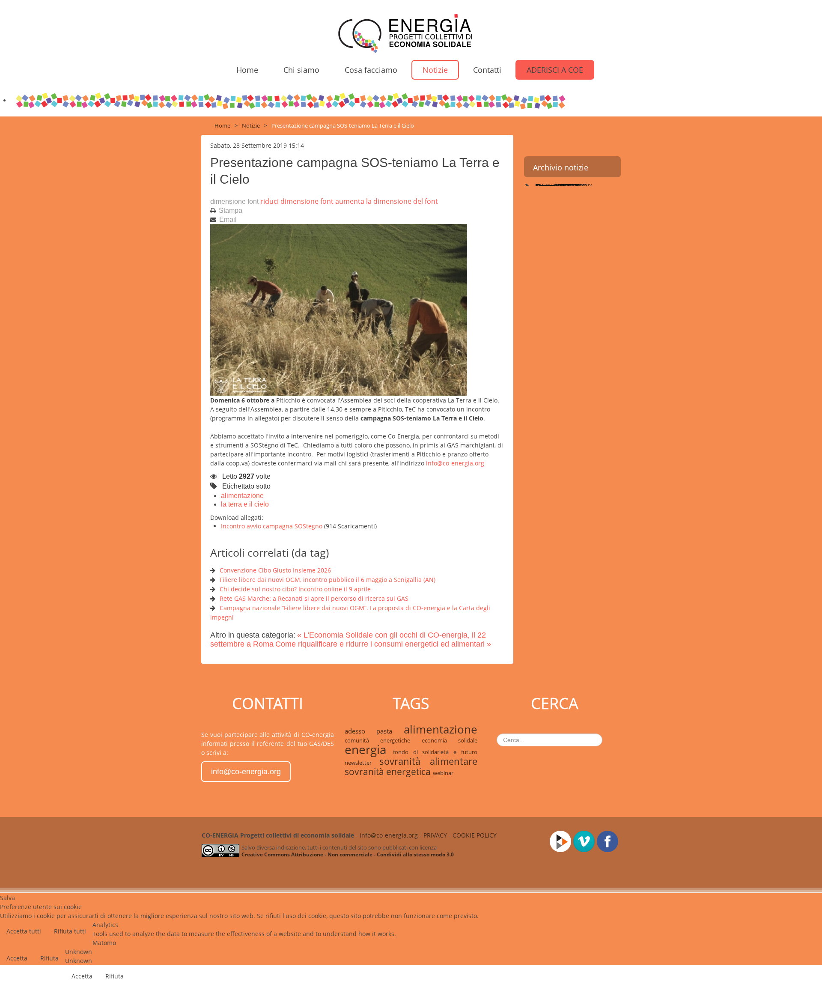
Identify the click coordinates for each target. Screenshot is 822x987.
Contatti (487, 70)
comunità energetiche (383, 740)
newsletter (362, 762)
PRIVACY (435, 835)
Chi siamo (301, 70)
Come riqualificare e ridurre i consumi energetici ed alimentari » (383, 644)
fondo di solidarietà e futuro (435, 752)
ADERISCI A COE (555, 70)
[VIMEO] (585, 840)
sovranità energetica (389, 772)
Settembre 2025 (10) (563, 186)
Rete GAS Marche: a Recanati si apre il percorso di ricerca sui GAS (314, 598)
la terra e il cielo (245, 504)
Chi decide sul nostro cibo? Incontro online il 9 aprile (295, 589)
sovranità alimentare (428, 761)
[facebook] (608, 840)
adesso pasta (374, 731)
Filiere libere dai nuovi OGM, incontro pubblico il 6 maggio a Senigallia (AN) (327, 580)
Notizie (435, 70)
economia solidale (449, 740)
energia (369, 749)
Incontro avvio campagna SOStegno (272, 526)
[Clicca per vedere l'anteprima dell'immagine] (338, 309)
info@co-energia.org (455, 463)
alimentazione (242, 495)
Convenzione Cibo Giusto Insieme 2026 (275, 570)
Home (247, 70)
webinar (443, 773)
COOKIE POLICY (475, 835)
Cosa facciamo (371, 70)
